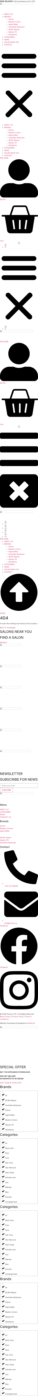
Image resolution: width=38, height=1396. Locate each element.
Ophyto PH (4, 840)
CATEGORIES (9, 37)
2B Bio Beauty (14, 29)
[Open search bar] (19, 243)
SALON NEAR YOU (11, 42)
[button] (19, 85)
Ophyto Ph (12, 32)
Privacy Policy (17, 1016)
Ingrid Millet (13, 24)
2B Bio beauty (5, 837)
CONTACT (8, 45)
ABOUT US (8, 14)
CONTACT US (5, 817)
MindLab (31, 1023)
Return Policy (5, 1016)
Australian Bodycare (16, 27)
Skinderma (12, 34)
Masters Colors (14, 22)
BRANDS (7, 17)
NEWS (6, 40)
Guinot (11, 19)
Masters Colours (6, 828)
